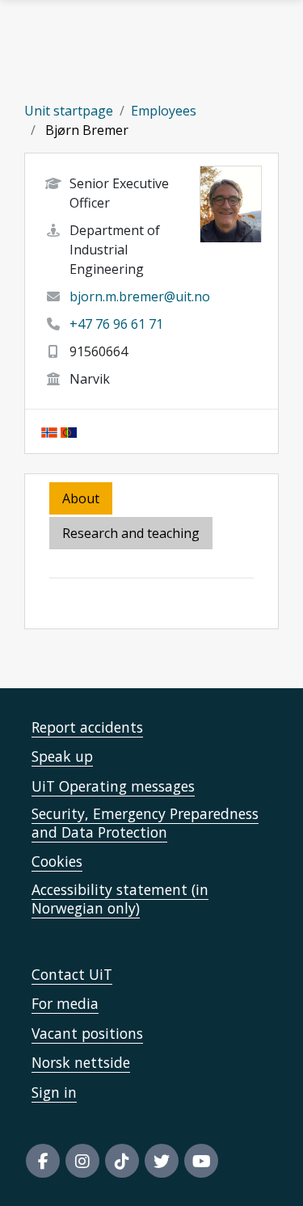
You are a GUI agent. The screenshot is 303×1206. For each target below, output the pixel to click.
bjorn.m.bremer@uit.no (139, 296)
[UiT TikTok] (122, 1161)
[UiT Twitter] (162, 1161)
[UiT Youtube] (201, 1161)
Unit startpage (68, 111)
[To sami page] (69, 431)
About (80, 498)
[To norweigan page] (49, 431)
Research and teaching (131, 533)
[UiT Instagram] (82, 1161)
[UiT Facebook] (43, 1161)
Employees (163, 111)
